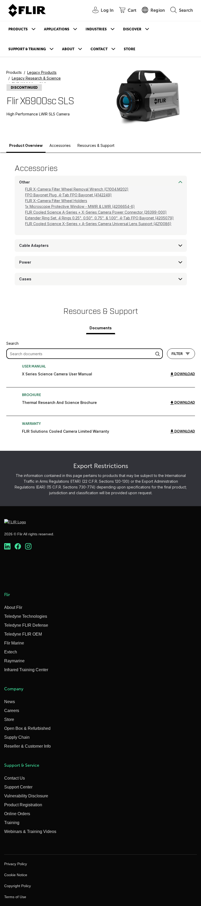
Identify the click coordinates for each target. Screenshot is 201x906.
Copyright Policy (17, 886)
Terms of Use (15, 897)
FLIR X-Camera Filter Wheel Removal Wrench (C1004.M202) (77, 189)
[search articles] (158, 354)
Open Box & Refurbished (27, 728)
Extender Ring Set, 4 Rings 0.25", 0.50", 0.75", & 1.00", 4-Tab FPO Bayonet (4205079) (99, 218)
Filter (177, 354)
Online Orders (17, 813)
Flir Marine (14, 643)
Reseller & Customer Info (27, 746)
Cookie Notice (15, 875)
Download (184, 374)
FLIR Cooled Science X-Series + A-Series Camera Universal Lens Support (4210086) (98, 223)
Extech (10, 652)
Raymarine (14, 661)
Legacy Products (42, 72)
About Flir (13, 607)
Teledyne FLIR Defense (26, 625)
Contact (99, 49)
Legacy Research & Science (36, 78)
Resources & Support (95, 145)
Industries (96, 29)
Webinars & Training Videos (30, 831)
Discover (132, 29)
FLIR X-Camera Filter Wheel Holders (56, 200)
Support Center (18, 787)
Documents (101, 328)
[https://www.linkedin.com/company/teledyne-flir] (7, 546)
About (68, 49)
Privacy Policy (15, 864)
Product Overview (26, 145)
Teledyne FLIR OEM (23, 634)
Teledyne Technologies (25, 616)
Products (18, 29)
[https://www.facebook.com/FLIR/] (18, 546)
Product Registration (23, 805)
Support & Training (27, 49)
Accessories (60, 145)
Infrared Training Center (26, 670)
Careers (11, 710)
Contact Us (14, 778)
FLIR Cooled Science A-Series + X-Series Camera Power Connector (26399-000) (96, 212)
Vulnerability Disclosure (26, 796)
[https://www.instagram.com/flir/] (28, 546)
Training (11, 822)
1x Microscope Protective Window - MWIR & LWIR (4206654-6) (80, 206)
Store (129, 49)
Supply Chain (17, 737)
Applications (56, 29)
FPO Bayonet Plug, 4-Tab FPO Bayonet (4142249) (68, 195)
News (9, 701)
